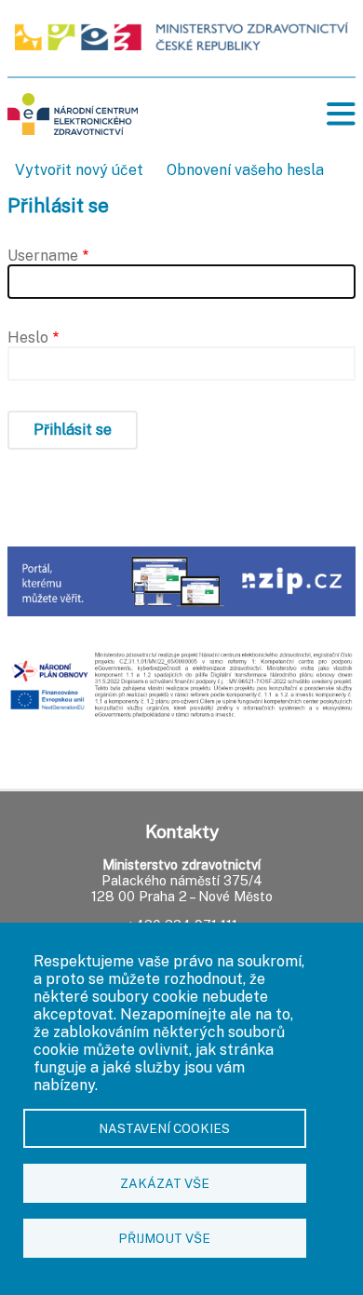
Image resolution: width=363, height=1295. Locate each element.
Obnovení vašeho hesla (245, 170)
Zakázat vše (164, 1183)
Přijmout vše (164, 1238)
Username (42, 255)
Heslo (27, 337)
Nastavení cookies (164, 1128)
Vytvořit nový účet (79, 170)
